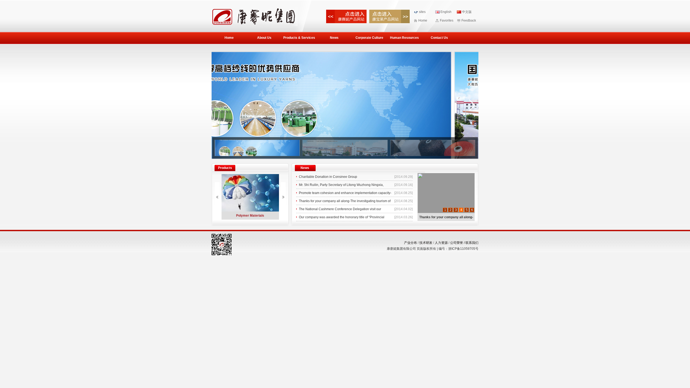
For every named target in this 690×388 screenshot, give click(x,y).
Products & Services (299, 38)
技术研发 (425, 243)
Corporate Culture (369, 38)
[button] (472, 105)
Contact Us (439, 38)
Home (229, 38)
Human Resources (404, 38)
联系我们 (471, 243)
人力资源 (441, 243)
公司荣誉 (457, 243)
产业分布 (410, 243)
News (334, 38)
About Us (264, 38)
